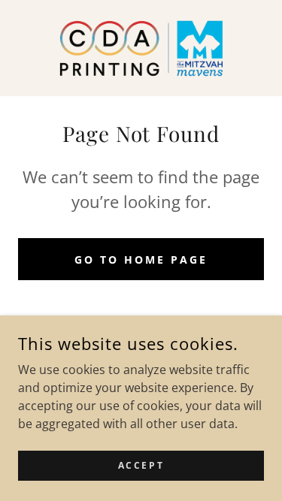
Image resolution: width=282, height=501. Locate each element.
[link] (141, 48)
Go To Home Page (141, 259)
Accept (141, 465)
